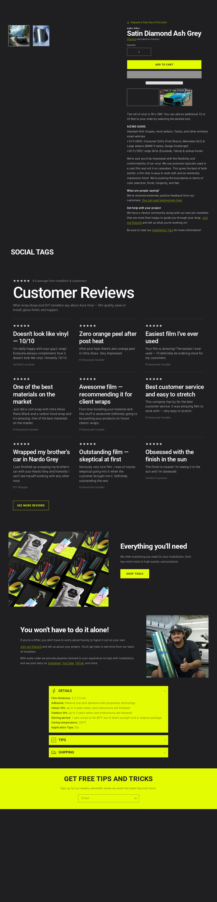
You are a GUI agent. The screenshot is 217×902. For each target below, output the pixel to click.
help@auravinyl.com (131, 854)
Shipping (131, 39)
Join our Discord (31, 646)
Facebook (180, 831)
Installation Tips (162, 230)
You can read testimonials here (161, 200)
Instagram (54, 663)
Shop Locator (82, 848)
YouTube (68, 663)
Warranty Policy (36, 825)
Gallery (79, 854)
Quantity (131, 45)
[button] (164, 75)
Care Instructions (85, 825)
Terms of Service (36, 837)
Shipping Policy (36, 854)
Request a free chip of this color (149, 22)
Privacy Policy (35, 831)
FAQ (77, 866)
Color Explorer (83, 842)
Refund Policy (35, 848)
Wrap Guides (82, 837)
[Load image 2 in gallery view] (41, 35)
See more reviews (31, 505)
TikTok (79, 663)
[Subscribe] (135, 798)
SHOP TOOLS (134, 573)
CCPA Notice (34, 842)
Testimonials (82, 860)
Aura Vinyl (103, 894)
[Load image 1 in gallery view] (18, 35)
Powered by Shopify (116, 894)
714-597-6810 (128, 844)
